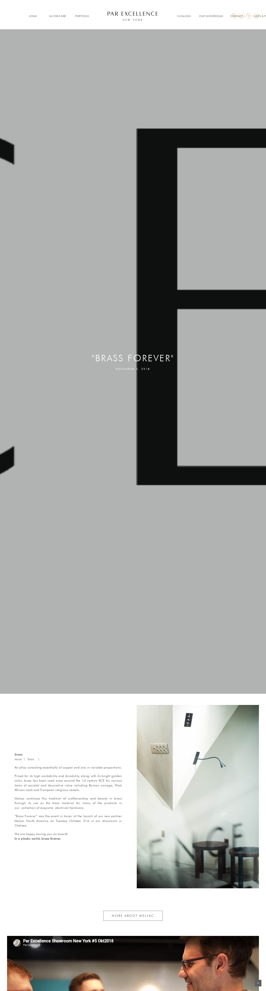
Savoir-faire (57, 16)
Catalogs (184, 16)
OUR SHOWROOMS (211, 16)
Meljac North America (31, 821)
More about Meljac (133, 916)
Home (33, 16)
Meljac (20, 798)
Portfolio (82, 16)
